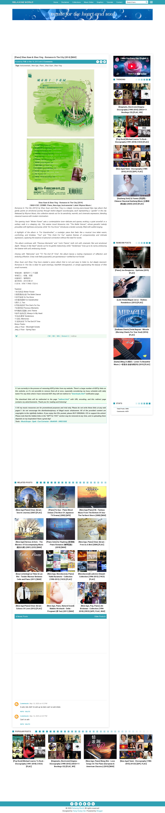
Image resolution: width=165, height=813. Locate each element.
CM (49, 336)
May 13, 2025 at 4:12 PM (38, 703)
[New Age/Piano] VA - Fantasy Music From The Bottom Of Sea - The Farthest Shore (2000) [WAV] (92, 512)
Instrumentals (25, 66)
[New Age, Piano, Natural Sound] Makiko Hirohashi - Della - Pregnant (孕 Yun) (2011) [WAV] (60, 608)
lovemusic (24, 703)
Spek (34, 421)
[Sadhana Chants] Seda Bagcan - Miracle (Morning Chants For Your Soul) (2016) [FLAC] (132, 332)
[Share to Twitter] (104, 61)
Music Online (88, 2)
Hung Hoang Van (79, 811)
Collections (76, 2)
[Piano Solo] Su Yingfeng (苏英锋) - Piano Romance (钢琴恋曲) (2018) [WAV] (60, 544)
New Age (34, 66)
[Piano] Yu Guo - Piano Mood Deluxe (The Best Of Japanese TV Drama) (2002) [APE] (61, 512)
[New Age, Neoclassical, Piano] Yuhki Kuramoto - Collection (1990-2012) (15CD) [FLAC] (60, 576)
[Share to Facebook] (97, 61)
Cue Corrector (43, 421)
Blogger (100, 811)
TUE (24, 62)
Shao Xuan (49, 66)
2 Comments (47, 62)
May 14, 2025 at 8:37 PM (38, 716)
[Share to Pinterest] (101, 61)
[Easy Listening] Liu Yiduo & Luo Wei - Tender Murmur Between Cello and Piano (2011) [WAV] (29, 576)
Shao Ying (58, 66)
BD (53, 336)
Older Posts (99, 616)
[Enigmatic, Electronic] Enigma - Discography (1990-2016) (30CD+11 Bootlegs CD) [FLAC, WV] (132, 109)
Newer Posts (22, 616)
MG (58, 336)
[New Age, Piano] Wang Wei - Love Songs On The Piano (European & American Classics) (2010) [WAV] (100, 764)
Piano (41, 66)
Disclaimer (65, 2)
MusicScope (26, 421)
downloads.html (78, 394)
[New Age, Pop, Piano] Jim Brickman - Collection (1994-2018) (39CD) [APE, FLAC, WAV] (92, 608)
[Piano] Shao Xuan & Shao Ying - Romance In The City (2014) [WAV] (45, 57)
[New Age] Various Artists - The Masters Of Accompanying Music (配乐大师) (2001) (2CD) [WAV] (29, 544)
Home (56, 2)
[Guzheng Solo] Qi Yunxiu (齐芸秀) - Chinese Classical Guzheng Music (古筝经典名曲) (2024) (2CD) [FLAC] (131, 201)
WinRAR (53, 421)
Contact (119, 2)
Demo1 (65, 336)
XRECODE (62, 421)
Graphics (100, 2)
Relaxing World (78, 808)
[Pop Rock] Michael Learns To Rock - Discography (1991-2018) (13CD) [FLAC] (28, 764)
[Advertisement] (82, 37)
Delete (27, 711)
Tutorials (110, 2)
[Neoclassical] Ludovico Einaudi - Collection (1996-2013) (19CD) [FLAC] (92, 576)
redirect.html (64, 399)
